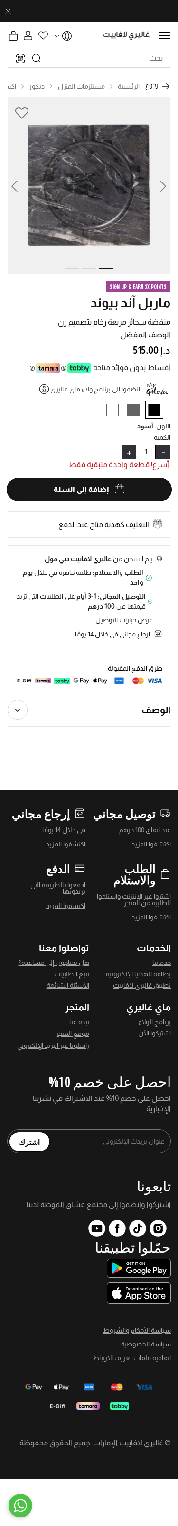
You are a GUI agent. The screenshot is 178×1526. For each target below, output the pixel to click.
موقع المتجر (72, 1033)
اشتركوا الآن (154, 1033)
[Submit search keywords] (36, 58)
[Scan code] (20, 58)
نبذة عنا (79, 1022)
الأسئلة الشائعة (68, 985)
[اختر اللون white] (116, 411)
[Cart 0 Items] (13, 36)
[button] (20, 185)
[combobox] (89, 58)
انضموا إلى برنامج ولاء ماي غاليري (95, 389)
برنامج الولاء (154, 1022)
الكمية (162, 437)
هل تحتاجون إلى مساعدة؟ (54, 962)
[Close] (8, 11)
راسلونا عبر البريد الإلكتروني (53, 1045)
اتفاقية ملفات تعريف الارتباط (132, 1358)
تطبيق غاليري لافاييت (142, 985)
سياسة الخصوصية (146, 1344)
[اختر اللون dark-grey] (137, 411)
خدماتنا (161, 962)
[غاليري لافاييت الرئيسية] (126, 35)
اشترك (29, 1141)
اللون (162, 426)
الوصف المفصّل (145, 335)
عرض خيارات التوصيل (124, 620)
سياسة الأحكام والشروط (137, 1330)
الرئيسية (129, 86)
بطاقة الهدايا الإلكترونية (138, 974)
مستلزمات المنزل (81, 86)
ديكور (37, 86)
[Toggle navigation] (164, 35)
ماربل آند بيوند (130, 302)
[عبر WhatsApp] (20, 1505)
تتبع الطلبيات (71, 974)
